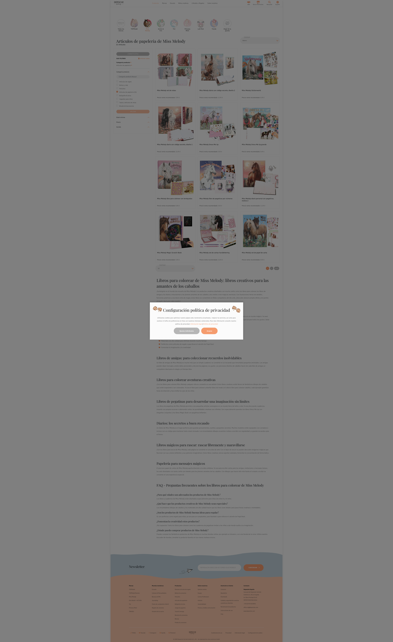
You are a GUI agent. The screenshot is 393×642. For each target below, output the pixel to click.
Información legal (196, 324)
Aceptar (209, 331)
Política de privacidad (210, 324)
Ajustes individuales (187, 331)
